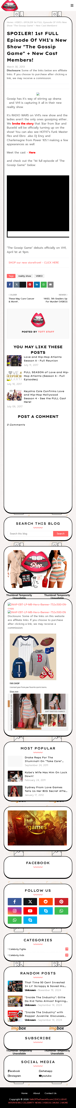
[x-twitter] (30, 901)
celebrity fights (38, 949)
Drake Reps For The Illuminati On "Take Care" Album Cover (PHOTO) (43, 759)
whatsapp (46, 1071)
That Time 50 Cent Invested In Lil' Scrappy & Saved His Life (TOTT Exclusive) (45, 984)
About (36, 1093)
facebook (14, 1071)
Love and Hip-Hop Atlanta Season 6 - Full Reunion (43, 358)
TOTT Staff (45, 331)
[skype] (46, 911)
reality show (24, 276)
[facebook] (15, 901)
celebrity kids (38, 955)
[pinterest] (61, 901)
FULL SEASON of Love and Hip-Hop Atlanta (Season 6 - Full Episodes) (46, 376)
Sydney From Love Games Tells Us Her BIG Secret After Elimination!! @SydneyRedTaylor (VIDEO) (46, 789)
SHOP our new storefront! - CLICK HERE (34, 263)
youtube (46, 1076)
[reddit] (46, 901)
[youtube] (30, 911)
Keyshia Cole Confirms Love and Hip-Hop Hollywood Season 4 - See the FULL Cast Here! (45, 396)
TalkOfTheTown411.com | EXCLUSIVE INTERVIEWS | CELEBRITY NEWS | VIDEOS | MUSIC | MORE (38, 1101)
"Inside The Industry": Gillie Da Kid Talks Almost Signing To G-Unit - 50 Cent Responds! (46, 999)
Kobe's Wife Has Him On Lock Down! (46, 774)
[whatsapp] (61, 911)
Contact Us (50, 1093)
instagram (15, 1076)
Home (10, 22)
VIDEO (18, 22)
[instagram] (15, 911)
